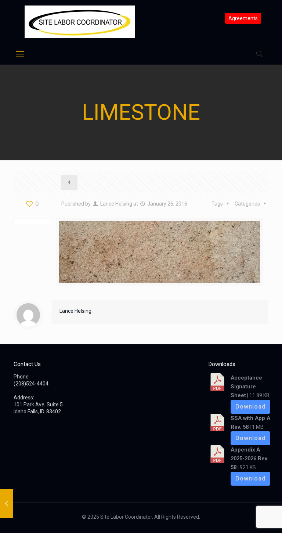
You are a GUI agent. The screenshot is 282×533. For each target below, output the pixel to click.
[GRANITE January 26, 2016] (6, 503)
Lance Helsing (116, 204)
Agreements (243, 18)
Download (250, 406)
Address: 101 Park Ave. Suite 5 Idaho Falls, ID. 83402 (38, 404)
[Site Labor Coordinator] (80, 22)
